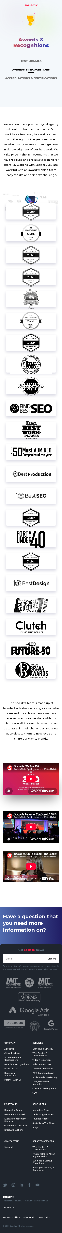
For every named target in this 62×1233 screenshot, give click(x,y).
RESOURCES (39, 1104)
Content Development (44, 1088)
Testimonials (31, 61)
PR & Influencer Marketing (40, 1082)
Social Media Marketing (44, 1077)
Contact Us (8, 1207)
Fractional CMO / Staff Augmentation (43, 1155)
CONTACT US (11, 1141)
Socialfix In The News (43, 1123)
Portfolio (11, 1104)
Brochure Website (14, 1130)
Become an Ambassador (10, 1074)
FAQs (35, 1127)
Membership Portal (14, 1114)
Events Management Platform (15, 1120)
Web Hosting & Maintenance (40, 1148)
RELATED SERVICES (43, 1141)
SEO (34, 1093)
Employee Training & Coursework (43, 1168)
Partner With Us (12, 1080)
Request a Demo (13, 1110)
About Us (9, 1049)
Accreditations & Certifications (31, 78)
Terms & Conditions (11, 1217)
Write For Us (11, 1068)
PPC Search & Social (42, 1073)
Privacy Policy (29, 1217)
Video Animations (41, 1064)
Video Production (41, 1060)
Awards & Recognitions (31, 69)
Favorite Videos (40, 1118)
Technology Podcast (43, 1114)
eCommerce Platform (15, 1125)
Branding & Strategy (42, 1049)
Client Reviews (12, 1053)
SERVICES (37, 1043)
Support (8, 1147)
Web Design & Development (39, 1054)
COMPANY (10, 1043)
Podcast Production (42, 1068)
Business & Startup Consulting (42, 1162)
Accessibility (44, 1217)
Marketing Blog (40, 1110)
